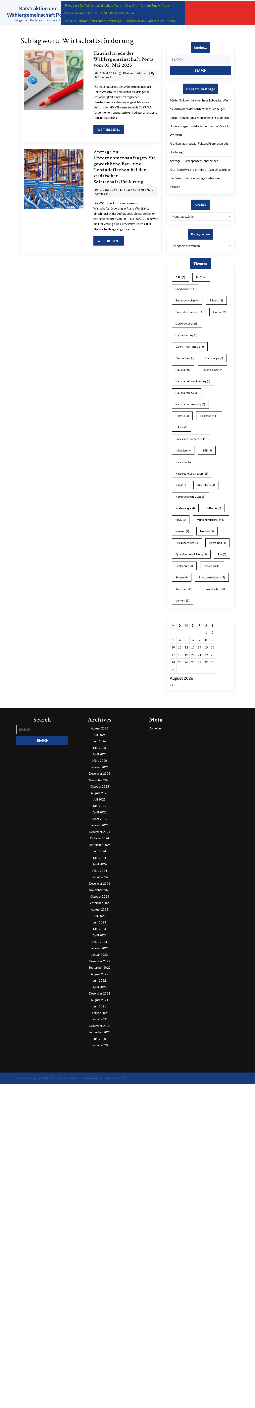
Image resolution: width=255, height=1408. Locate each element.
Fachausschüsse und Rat (81, 13)
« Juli (173, 685)
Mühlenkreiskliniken (211, 519)
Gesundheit (185, 358)
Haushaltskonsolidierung (193, 381)
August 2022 (99, 974)
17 (173, 655)
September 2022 (100, 967)
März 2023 (99, 941)
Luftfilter (213, 508)
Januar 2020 (99, 1045)
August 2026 (99, 728)
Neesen (182, 531)
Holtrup (182, 415)
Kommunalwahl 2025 (190, 496)
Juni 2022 (99, 980)
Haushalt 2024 (213, 369)
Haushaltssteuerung (190, 404)
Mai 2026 (99, 747)
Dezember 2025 (99, 773)
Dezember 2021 (99, 993)
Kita (181, 485)
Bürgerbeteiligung (189, 312)
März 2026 (99, 760)
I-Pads (181, 427)
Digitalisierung (186, 335)
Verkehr (182, 600)
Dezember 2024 (99, 832)
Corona (219, 312)
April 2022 (99, 987)
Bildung (216, 300)
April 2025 (99, 812)
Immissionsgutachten (191, 439)
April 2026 (99, 754)
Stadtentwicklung (212, 577)
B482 (201, 277)
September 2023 (100, 903)
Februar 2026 (99, 767)
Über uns (131, 5)
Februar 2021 (99, 1013)
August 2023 (99, 909)
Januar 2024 (99, 877)
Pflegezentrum (187, 542)
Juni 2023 (99, 922)
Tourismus (184, 589)
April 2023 (99, 935)
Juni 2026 (99, 741)
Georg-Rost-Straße (190, 346)
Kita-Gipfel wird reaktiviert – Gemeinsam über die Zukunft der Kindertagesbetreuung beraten (200, 178)
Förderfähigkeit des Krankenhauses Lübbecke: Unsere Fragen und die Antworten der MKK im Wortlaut (200, 126)
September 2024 (100, 844)
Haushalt (183, 369)
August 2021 (99, 1000)
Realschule (184, 565)
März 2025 (99, 819)
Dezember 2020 (99, 1026)
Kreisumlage (185, 508)
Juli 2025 (99, 799)
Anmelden (155, 728)
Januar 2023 (99, 954)
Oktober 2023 (99, 896)
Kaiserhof (183, 462)
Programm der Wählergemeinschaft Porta (93, 5)
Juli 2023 (99, 916)
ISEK (207, 450)
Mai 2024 (99, 857)
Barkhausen (185, 289)
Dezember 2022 (99, 961)
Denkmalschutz (187, 323)
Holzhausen (209, 415)
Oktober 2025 (99, 786)
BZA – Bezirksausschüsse (118, 13)
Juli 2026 (99, 734)
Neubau (207, 531)
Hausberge (214, 358)
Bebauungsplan (187, 300)
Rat (222, 554)
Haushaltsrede (187, 392)
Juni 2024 (99, 851)
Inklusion (183, 450)
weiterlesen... (110, 129)
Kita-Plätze (206, 485)
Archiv (172, 20)
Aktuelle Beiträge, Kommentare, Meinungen (94, 20)
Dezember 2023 (99, 883)
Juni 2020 (99, 1038)
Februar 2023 (99, 948)
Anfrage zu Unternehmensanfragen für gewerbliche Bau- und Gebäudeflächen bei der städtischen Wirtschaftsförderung (124, 167)
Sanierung (212, 565)
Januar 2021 (99, 1019)
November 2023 (99, 890)
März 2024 (99, 870)
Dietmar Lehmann (135, 73)
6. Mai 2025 (108, 73)
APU (180, 277)
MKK (181, 519)
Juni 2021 (99, 1006)
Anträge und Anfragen (156, 5)
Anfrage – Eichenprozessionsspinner (194, 161)
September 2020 (100, 1032)
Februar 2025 (99, 825)
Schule (182, 577)
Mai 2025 (99, 806)
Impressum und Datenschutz (145, 20)
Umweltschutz (215, 589)
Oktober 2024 (99, 838)
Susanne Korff (134, 189)
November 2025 (99, 780)
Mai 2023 (99, 928)
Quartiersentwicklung (191, 554)
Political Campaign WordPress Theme (39, 1078)
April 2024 (99, 864)
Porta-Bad (217, 542)
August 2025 (99, 793)
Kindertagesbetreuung (192, 473)
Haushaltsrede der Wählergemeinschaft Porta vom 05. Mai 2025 (123, 59)
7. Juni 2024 (108, 189)
